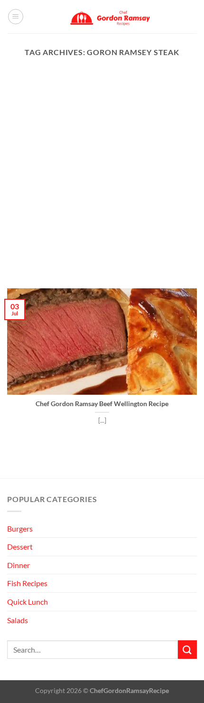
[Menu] (15, 16)
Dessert (20, 546)
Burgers (20, 528)
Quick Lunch (27, 601)
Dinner (18, 565)
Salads (17, 620)
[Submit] (187, 649)
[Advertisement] (102, 181)
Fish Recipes (27, 583)
